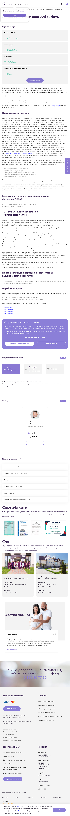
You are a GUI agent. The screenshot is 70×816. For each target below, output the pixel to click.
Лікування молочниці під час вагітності (51, 716)
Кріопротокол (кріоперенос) (12, 773)
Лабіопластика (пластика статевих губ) (17, 499)
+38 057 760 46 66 (43, 768)
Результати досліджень (13, 779)
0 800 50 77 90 (35, 337)
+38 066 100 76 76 (43, 765)
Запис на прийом (51, 343)
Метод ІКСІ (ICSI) (8, 756)
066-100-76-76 (8, 311)
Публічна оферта (8, 734)
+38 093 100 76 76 (43, 767)
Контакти (5, 797)
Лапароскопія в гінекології (13, 486)
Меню (67, 4)
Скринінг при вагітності (46, 720)
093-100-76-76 (8, 309)
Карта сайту (57, 797)
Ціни (16, 797)
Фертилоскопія (9, 493)
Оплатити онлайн (35, 80)
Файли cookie (22, 811)
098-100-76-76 (8, 313)
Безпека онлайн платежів (11, 729)
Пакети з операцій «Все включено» (16, 467)
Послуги (30, 797)
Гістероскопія (8, 480)
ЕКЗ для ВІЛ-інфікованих (11, 764)
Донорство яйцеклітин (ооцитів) (14, 760)
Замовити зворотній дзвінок (19, 343)
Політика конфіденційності (11, 732)
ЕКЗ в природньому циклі (46, 709)
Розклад (43, 797)
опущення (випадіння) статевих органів (18, 153)
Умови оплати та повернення (12, 740)
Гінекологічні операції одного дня (15, 473)
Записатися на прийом (35, 443)
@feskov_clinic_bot (44, 775)
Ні (14, 19)
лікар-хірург (56, 106)
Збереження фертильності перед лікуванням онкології (14, 769)
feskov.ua (19, 806)
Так (15, 15)
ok (59, 810)
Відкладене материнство (46, 705)
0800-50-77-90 (8, 307)
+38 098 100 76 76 (43, 763)
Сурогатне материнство (46, 701)
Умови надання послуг (10, 737)
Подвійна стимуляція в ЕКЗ (47, 713)
